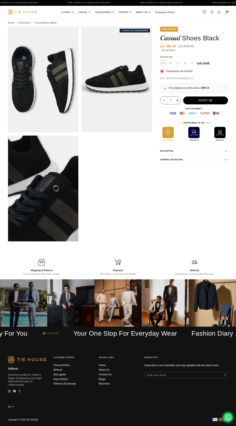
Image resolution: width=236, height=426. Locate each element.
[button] (211, 12)
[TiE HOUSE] (22, 12)
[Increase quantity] (178, 100)
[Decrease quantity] (162, 100)
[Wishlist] (203, 12)
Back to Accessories (136, 30)
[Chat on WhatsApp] (228, 417)
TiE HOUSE (32, 419)
